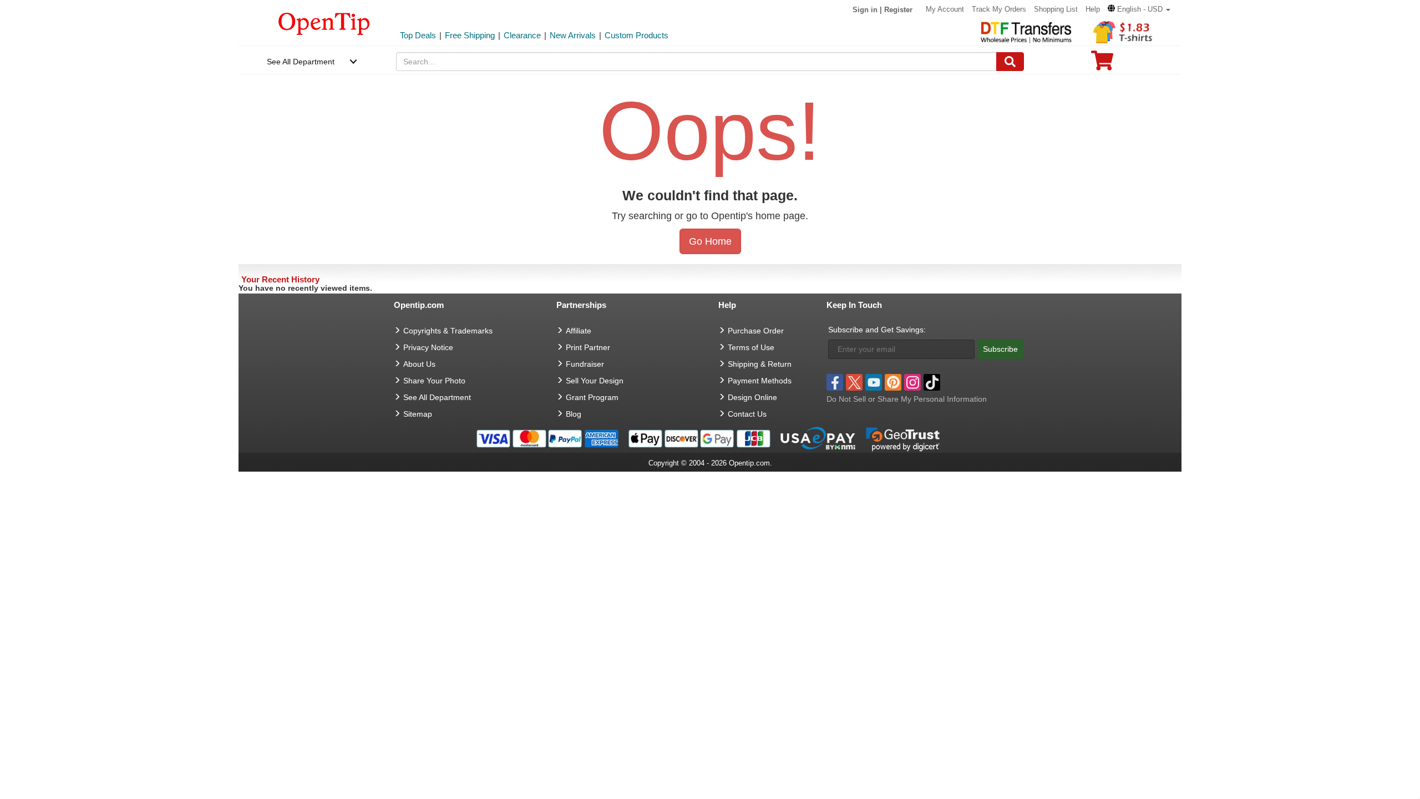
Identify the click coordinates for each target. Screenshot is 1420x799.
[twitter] (854, 382)
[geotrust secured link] (903, 437)
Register (898, 10)
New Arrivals (573, 35)
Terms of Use (751, 347)
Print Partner (588, 347)
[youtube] (873, 382)
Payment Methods (760, 380)
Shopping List (1056, 9)
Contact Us (747, 413)
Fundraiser (585, 364)
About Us (419, 364)
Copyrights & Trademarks (448, 330)
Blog (573, 413)
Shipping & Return (760, 364)
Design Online (752, 397)
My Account (945, 9)
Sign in (865, 10)
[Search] (1010, 61)
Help (1093, 9)
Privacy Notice (428, 347)
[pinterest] (893, 382)
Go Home (710, 241)
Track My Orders (999, 9)
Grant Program (592, 397)
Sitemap (417, 413)
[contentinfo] (324, 22)
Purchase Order (756, 330)
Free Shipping (470, 35)
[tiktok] (932, 382)
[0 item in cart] (1102, 64)
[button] (1139, 9)
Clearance (522, 35)
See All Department (300, 61)
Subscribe (1000, 349)
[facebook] (834, 382)
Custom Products (636, 35)
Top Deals (418, 35)
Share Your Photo (434, 380)
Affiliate (578, 330)
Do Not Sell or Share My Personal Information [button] (906, 399)
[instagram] (912, 382)
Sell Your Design (594, 380)
